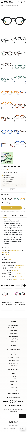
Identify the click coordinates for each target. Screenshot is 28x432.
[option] (6, 299)
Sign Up (22, 415)
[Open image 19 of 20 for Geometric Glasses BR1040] (20, 145)
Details (5, 215)
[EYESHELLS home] (8, 2)
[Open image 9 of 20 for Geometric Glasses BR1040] (20, 79)
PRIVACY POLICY (13, 428)
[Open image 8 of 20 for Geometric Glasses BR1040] (7, 79)
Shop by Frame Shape (13, 360)
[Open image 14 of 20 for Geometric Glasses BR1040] (7, 119)
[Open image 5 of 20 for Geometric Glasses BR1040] (20, 53)
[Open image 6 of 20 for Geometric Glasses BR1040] (7, 66)
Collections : (4, 211)
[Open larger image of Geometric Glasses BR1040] (13, 21)
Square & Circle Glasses (13, 365)
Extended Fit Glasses (13, 357)
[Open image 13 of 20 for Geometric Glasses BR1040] (20, 106)
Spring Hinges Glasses (13, 354)
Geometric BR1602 (20, 304)
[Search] (18, 1)
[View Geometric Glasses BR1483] (7, 294)
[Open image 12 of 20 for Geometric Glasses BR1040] (7, 106)
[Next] (24, 285)
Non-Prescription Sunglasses (13, 339)
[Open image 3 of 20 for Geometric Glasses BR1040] (20, 40)
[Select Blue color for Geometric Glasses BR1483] (11, 308)
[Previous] (22, 285)
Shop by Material (13, 363)
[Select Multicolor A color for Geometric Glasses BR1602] (16, 308)
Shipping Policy (13, 381)
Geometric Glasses (20, 211)
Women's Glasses (13, 336)
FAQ (13, 373)
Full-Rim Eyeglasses (13, 325)
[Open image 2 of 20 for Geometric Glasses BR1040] (7, 40)
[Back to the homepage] (3, 5)
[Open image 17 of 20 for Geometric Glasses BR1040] (20, 132)
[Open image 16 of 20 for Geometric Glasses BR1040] (7, 132)
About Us (13, 376)
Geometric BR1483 (7, 304)
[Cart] (24, 1)
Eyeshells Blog (13, 390)
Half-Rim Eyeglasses (13, 328)
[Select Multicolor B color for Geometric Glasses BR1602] (18, 308)
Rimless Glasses (13, 330)
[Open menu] (2, 1)
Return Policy (13, 387)
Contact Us (13, 379)
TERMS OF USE (5, 428)
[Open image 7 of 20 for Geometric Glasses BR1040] (20, 66)
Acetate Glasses (11, 211)
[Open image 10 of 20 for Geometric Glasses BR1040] (7, 92)
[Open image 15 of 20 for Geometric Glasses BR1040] (20, 119)
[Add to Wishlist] (24, 208)
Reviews (21, 215)
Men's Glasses (13, 333)
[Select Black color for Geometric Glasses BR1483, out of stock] (3, 308)
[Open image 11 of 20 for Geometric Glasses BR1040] (20, 92)
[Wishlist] (21, 1)
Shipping (13, 215)
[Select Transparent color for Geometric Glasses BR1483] (5, 308)
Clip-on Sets (13, 352)
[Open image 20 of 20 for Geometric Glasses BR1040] (7, 158)
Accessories (13, 341)
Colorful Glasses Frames (13, 349)
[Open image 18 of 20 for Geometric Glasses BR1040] (7, 145)
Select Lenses (11, 208)
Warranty (13, 384)
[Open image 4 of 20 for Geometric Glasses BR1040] (7, 53)
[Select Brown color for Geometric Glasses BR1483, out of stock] (8, 308)
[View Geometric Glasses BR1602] (20, 294)
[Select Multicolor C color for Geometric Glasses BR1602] (21, 308)
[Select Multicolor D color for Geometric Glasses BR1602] (24, 308)
